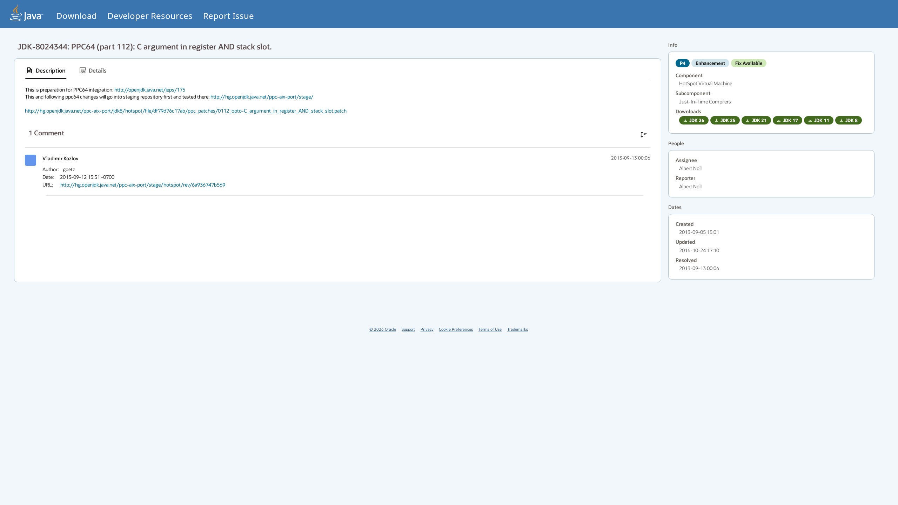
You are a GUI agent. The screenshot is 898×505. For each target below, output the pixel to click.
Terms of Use (490, 329)
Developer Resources (150, 15)
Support (408, 329)
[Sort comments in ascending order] (643, 134)
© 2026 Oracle (382, 329)
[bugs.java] (26, 13)
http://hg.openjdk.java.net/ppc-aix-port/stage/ (261, 96)
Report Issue (228, 15)
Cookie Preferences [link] (456, 329)
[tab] (46, 70)
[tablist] (337, 70)
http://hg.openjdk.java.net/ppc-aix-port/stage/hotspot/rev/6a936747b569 (142, 184)
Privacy (427, 329)
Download (76, 15)
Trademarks (517, 329)
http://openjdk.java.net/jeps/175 (149, 89)
